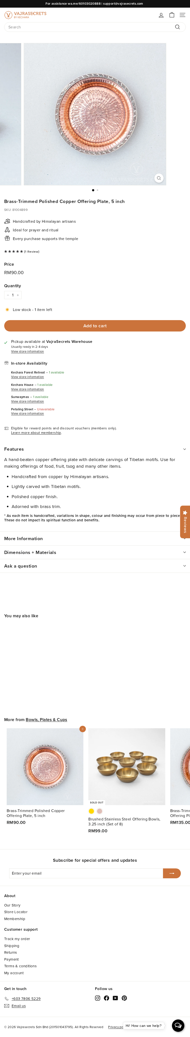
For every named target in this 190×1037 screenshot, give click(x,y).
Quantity (12, 285)
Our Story (12, 905)
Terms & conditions (20, 966)
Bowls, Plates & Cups (46, 720)
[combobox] (95, 27)
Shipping (11, 945)
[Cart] (172, 15)
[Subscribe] (172, 873)
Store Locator (15, 911)
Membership (14, 918)
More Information (23, 538)
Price (9, 264)
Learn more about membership (36, 432)
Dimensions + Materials (30, 552)
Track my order (17, 938)
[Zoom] (159, 178)
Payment (11, 959)
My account (14, 972)
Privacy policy (118, 1027)
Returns (10, 952)
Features (14, 448)
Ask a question (20, 565)
